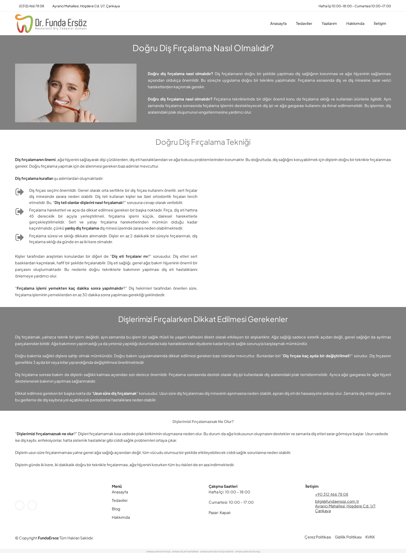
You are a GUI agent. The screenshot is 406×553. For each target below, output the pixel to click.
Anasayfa (120, 491)
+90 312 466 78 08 (331, 494)
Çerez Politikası (317, 536)
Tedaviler (120, 500)
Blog (116, 508)
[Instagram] (32, 505)
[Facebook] (19, 505)
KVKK (370, 536)
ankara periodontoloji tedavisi (217, 551)
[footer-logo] (58, 492)
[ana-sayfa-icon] (51, 23)
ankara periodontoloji (158, 551)
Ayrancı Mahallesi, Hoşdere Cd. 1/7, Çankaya (345, 508)
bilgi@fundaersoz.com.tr (337, 501)
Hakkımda (121, 517)
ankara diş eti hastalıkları (185, 551)
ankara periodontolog (247, 551)
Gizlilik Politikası (348, 536)
